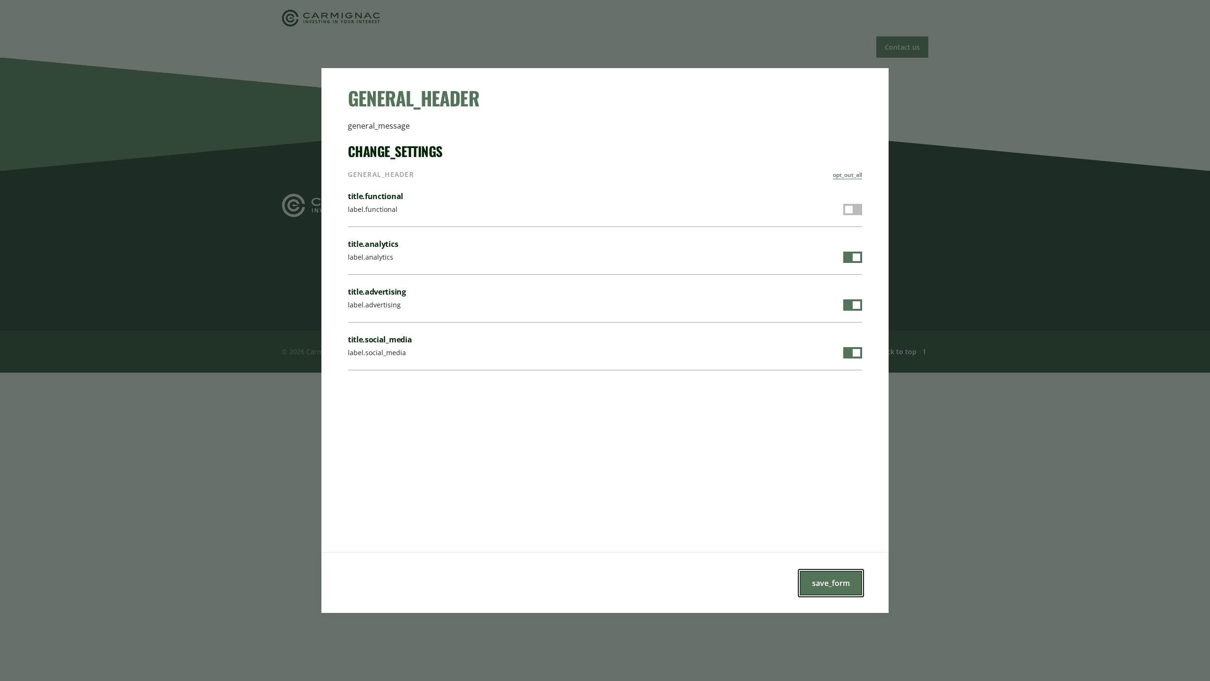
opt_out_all (847, 175)
